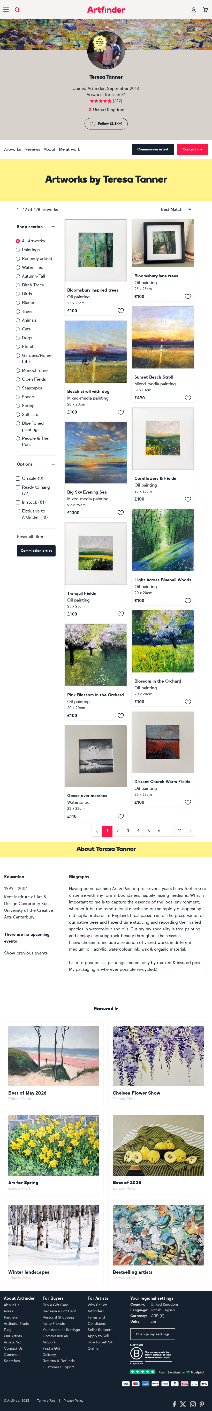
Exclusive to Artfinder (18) (35, 514)
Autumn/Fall (33, 276)
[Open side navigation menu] (6, 9)
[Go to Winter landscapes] (53, 1243)
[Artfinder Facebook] (174, 1404)
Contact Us (13, 1348)
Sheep (28, 396)
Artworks (12, 149)
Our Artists (13, 1336)
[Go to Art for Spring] (53, 1153)
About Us (11, 1305)
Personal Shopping (58, 1317)
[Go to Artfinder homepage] (106, 9)
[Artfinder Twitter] (183, 1404)
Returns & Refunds (59, 1361)
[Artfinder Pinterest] (202, 1404)
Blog (8, 1330)
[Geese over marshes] (96, 773)
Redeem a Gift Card (59, 1311)
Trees (27, 311)
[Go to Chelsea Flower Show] (158, 1064)
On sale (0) (32, 478)
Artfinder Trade (16, 1323)
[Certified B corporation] (151, 1353)
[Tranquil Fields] (96, 571)
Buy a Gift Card (56, 1305)
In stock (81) (34, 502)
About (49, 149)
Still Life (30, 414)
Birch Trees (33, 285)
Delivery (49, 1354)
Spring (28, 405)
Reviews (32, 149)
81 (123, 94)
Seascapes (32, 388)
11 (179, 830)
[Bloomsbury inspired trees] (96, 267)
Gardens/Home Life (36, 358)
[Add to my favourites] (120, 310)
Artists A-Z (13, 1342)
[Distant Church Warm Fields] (163, 759)
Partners (11, 1317)
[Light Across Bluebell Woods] (163, 557)
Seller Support (100, 1330)
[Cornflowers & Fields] (163, 456)
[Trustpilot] (167, 1371)
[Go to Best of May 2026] (53, 1064)
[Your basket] (205, 10)
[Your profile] (193, 9)
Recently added (37, 258)
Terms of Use (46, 1400)
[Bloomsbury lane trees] (163, 260)
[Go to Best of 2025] (158, 1153)
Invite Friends (54, 1323)
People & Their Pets (36, 441)
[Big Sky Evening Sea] (96, 469)
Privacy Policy (73, 1400)
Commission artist (153, 149)
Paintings (31, 249)
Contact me (192, 149)
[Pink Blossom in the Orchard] (96, 672)
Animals (29, 320)
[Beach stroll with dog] (96, 369)
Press (8, 1311)
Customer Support (58, 1367)
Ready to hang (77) (36, 490)
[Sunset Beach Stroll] (163, 354)
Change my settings (153, 1334)
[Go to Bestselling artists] (158, 1243)
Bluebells (30, 302)
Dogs (27, 337)
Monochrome (35, 370)
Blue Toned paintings (33, 426)
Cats (26, 329)
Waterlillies (32, 267)
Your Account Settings (61, 1330)
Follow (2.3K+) (110, 123)
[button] (36, 226)
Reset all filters (31, 536)
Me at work (69, 149)
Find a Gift (51, 1348)
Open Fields (34, 379)
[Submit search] (17, 9)
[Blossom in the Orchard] (163, 658)
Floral (27, 346)
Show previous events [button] (26, 953)
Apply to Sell (98, 1336)
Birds (27, 293)
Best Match (171, 209)
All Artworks (33, 240)
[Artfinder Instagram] (193, 1404)
